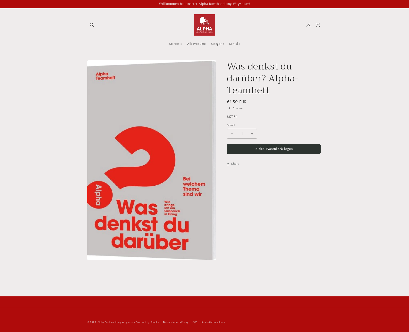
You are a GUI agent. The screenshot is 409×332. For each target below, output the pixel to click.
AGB (195, 322)
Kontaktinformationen (214, 322)
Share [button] (235, 164)
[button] (92, 25)
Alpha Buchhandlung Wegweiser (116, 322)
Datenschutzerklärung (175, 322)
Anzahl (231, 125)
